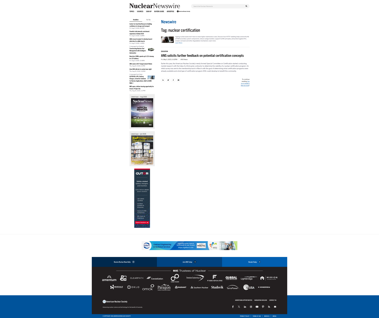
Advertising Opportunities (243, 300)
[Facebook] (233, 306)
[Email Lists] (275, 306)
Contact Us (272, 300)
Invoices (266, 316)
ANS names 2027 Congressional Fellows (140, 64)
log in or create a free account (245, 83)
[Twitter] (239, 306)
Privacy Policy (244, 316)
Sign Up (149, 11)
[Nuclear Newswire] (269, 306)
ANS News (184, 59)
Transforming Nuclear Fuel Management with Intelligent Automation (137, 50)
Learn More (178, 43)
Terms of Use (257, 316)
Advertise (170, 11)
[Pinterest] (263, 306)
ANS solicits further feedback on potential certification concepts (202, 55)
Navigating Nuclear (260, 300)
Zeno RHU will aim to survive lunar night (140, 69)
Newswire (168, 21)
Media (274, 316)
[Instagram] (251, 306)
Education (164, 51)
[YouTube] (257, 306)
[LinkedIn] (245, 306)
